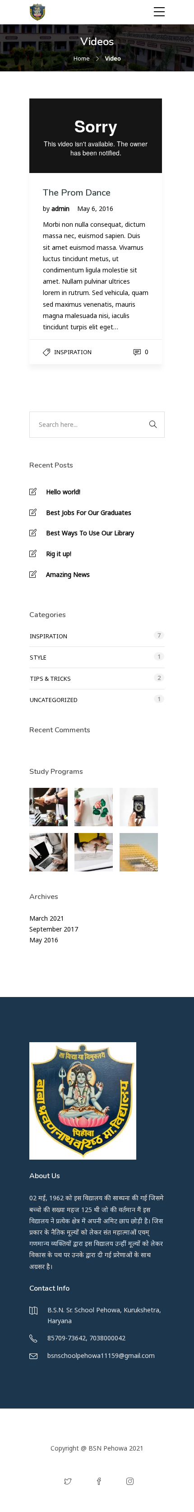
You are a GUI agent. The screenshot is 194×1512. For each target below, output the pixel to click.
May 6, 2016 (95, 208)
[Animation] (93, 852)
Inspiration (73, 352)
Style (38, 657)
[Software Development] (48, 852)
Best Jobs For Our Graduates (88, 512)
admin (61, 208)
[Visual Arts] (93, 807)
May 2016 (43, 940)
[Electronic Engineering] (139, 852)
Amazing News (68, 574)
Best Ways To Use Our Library (90, 533)
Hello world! (63, 491)
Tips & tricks (50, 678)
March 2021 (46, 918)
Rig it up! (58, 553)
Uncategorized (54, 700)
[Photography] (139, 807)
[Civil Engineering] (48, 807)
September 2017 (53, 929)
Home (82, 58)
